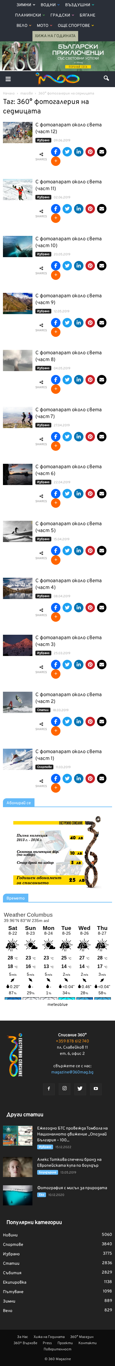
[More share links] (55, 161)
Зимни (24, 5)
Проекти (65, 1343)
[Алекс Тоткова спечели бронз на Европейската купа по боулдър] (17, 1167)
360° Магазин (81, 1337)
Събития (12, 1273)
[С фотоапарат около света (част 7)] (17, 417)
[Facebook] (49, 1089)
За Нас (22, 1337)
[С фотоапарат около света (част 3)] (17, 645)
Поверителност (57, 1349)
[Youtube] (96, 1089)
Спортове (44, 767)
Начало (9, 93)
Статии (43, 710)
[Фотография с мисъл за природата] (17, 1195)
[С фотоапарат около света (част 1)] (17, 759)
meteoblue (57, 1004)
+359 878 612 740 (72, 1041)
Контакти (87, 1343)
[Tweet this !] (67, 151)
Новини (10, 1235)
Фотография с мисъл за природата (72, 1188)
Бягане (87, 15)
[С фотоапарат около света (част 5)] (17, 531)
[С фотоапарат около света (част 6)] (17, 474)
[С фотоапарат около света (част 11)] (17, 189)
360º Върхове (25, 1343)
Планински (28, 15)
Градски (60, 15)
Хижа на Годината (55, 36)
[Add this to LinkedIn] (78, 151)
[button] (106, 79)
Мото (42, 25)
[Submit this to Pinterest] (90, 151)
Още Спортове (74, 25)
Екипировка (14, 1282)
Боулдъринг (47, 1172)
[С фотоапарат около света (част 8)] (17, 360)
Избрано (43, 140)
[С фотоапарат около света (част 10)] (17, 246)
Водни (48, 5)
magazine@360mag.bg (72, 1072)
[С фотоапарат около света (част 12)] (17, 132)
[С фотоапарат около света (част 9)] (17, 303)
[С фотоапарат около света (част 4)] (17, 588)
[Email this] (101, 151)
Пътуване (13, 1292)
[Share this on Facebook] (55, 151)
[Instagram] (64, 1089)
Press (47, 1343)
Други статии (24, 1115)
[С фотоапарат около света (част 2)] (17, 702)
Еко (41, 1195)
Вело (22, 25)
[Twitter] (80, 1089)
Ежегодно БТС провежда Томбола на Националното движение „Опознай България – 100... (72, 1134)
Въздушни (77, 5)
